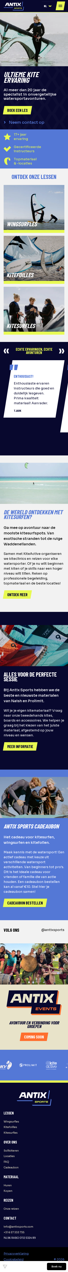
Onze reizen (11, 1208)
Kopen (8, 1190)
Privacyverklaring (16, 1254)
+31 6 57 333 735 (14, 1232)
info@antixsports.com (18, 1226)
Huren (8, 1185)
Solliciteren (11, 1150)
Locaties (9, 1156)
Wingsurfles (11, 1121)
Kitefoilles (10, 1127)
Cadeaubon (11, 1167)
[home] (14, 6)
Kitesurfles (11, 1132)
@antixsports (52, 930)
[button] (47, 5)
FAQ (6, 1161)
